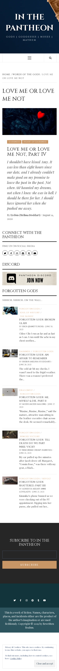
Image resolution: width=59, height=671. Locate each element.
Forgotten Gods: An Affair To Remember (34, 356)
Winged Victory (30, 436)
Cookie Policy (16, 658)
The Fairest (27, 316)
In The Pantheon (30, 22)
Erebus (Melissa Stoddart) (26, 215)
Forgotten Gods (29, 309)
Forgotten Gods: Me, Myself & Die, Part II (34, 399)
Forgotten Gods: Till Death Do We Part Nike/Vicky (34, 443)
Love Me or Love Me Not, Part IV (28, 151)
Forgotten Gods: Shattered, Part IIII (32, 483)
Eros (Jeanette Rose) (33, 326)
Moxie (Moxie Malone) (34, 404)
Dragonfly (26, 390)
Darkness (14, 142)
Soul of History (30, 313)
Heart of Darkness (35, 142)
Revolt (46, 479)
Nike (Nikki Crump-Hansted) (37, 450)
